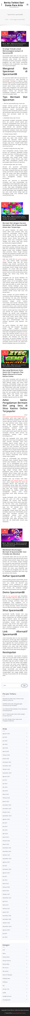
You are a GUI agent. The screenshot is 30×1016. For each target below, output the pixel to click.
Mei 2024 (5, 830)
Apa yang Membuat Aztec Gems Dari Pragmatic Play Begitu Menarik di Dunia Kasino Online (13, 373)
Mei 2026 (5, 744)
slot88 (4, 992)
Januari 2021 (6, 912)
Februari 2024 (6, 840)
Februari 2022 (6, 887)
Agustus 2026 (6, 733)
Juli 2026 (5, 737)
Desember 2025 (7, 762)
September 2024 (7, 815)
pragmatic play (23, 333)
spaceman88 (20, 45)
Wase (4, 43)
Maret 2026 (6, 751)
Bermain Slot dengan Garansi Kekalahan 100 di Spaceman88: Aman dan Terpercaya (15, 225)
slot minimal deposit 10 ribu (19, 480)
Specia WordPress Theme (18, 1013)
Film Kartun (5, 971)
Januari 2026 (6, 758)
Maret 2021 (6, 905)
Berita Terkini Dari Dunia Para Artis (14, 4)
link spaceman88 (12, 596)
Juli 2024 (5, 823)
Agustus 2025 (6, 776)
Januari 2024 (6, 844)
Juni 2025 (5, 783)
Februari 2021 (6, 908)
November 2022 (7, 869)
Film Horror (6, 967)
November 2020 (7, 919)
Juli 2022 (5, 876)
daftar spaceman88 (22, 543)
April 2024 (5, 833)
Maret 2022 (6, 883)
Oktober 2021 (6, 894)
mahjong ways (6, 978)
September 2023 (7, 858)
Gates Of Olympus (7, 975)
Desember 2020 (7, 915)
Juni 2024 (5, 826)
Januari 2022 (6, 890)
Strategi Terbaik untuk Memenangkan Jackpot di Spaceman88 (13, 51)
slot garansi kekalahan (15, 217)
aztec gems (15, 365)
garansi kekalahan (17, 216)
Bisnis (4, 953)
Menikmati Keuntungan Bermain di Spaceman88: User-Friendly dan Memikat (15, 552)
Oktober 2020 (6, 922)
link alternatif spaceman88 (18, 544)
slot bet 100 (6, 989)
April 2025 (5, 790)
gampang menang (17, 43)
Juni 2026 (5, 740)
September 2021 (7, 897)
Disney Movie (6, 957)
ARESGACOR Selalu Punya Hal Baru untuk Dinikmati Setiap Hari (13, 699)
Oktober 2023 (6, 855)
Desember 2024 (7, 805)
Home (6, 19)
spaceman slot (13, 45)
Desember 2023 (7, 848)
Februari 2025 (6, 798)
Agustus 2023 (6, 862)
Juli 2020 (5, 933)
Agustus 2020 (6, 930)
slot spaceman (6, 45)
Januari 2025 (6, 801)
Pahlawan (5, 982)
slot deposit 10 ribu (10, 366)
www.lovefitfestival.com (9, 79)
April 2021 (5, 901)
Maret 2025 (6, 794)
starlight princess (7, 996)
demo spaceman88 (7, 544)
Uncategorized (12, 543)
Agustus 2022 (6, 873)
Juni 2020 (5, 937)
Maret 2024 (6, 837)
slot (9, 43)
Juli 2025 (5, 780)
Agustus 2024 (6, 819)
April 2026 (5, 748)
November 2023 (7, 851)
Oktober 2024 (6, 812)
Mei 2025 (5, 787)
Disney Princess (7, 960)
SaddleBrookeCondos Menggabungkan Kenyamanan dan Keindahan (12, 704)
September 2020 (7, 926)
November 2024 (7, 808)
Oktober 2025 (6, 769)
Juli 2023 (5, 865)
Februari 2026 (6, 755)
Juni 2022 (5, 880)
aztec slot (20, 365)
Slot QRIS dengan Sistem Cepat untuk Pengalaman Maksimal (12, 719)
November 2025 (7, 765)
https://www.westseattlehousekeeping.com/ (14, 416)
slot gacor (23, 43)
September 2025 (7, 773)
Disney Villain (6, 964)
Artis (4, 950)
